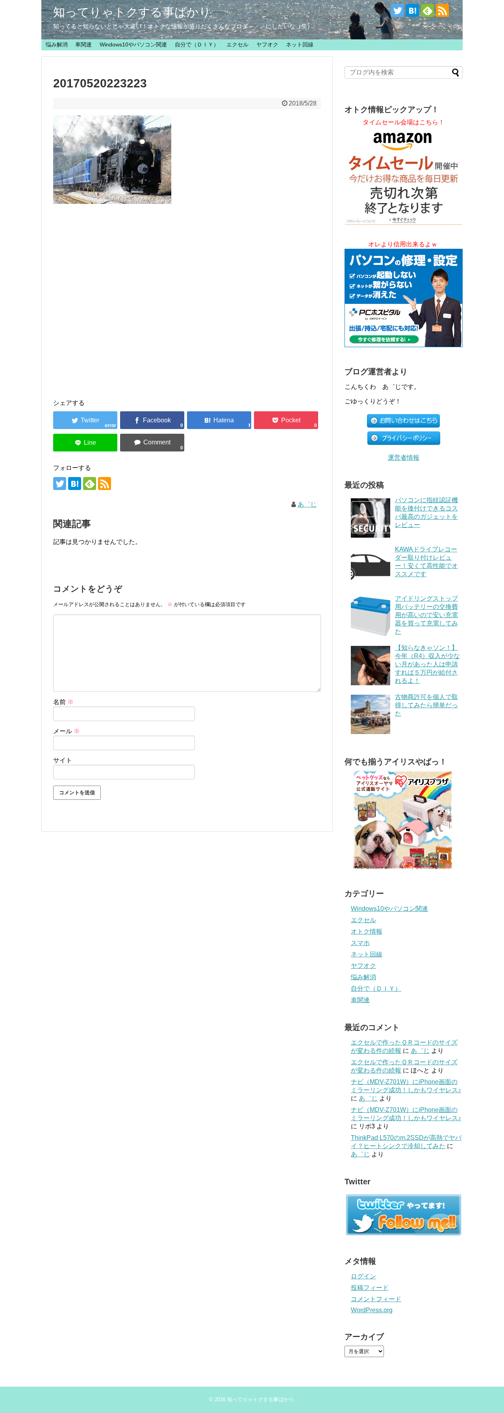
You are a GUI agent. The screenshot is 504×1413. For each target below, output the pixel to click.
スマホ (360, 943)
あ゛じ (307, 504)
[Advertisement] (187, 293)
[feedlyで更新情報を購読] (427, 10)
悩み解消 (57, 44)
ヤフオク (267, 44)
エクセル (237, 44)
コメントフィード (376, 1299)
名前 (63, 702)
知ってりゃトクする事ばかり (132, 12)
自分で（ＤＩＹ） (197, 44)
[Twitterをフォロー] (397, 10)
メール (66, 731)
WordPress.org (372, 1310)
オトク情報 (366, 931)
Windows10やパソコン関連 (133, 44)
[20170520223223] (219, 420)
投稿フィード (370, 1287)
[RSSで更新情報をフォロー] (442, 10)
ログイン (363, 1276)
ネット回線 (299, 44)
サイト (62, 760)
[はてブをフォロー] (412, 10)
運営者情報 (403, 457)
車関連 (83, 44)
